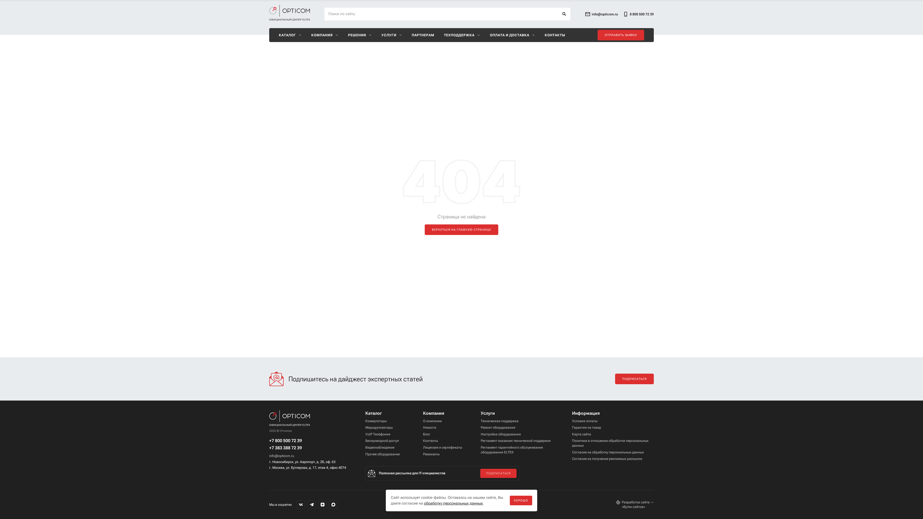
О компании (432, 421)
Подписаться (634, 379)
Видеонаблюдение (379, 447)
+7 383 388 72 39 (285, 447)
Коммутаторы (376, 421)
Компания (322, 35)
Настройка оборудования (501, 434)
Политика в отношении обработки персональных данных (610, 443)
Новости (429, 427)
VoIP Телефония (377, 434)
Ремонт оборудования (498, 427)
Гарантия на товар (586, 427)
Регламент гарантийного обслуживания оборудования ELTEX (512, 449)
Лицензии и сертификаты (442, 447)
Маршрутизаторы (379, 427)
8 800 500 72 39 (642, 14)
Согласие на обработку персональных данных (608, 452)
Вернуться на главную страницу (461, 229)
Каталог (287, 35)
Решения (357, 35)
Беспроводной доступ (382, 441)
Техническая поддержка (499, 421)
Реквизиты (431, 454)
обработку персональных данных (453, 503)
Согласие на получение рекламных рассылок (607, 459)
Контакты (555, 35)
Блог (426, 434)
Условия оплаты (585, 421)
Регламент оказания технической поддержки (516, 441)
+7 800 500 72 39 (285, 440)
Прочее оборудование (382, 454)
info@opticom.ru (281, 456)
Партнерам (423, 35)
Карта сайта (581, 434)
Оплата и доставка (509, 35)
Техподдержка (459, 35)
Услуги (388, 35)
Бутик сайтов (633, 507)
